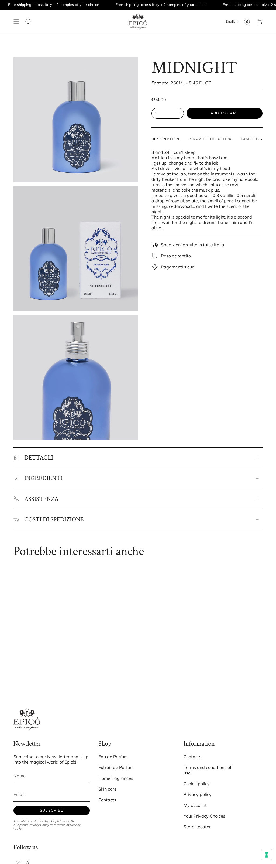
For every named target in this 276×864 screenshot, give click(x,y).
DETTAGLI (38, 458)
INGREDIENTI (43, 478)
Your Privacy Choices (204, 816)
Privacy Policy (39, 825)
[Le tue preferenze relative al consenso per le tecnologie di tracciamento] (266, 854)
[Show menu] (16, 21)
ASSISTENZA (41, 499)
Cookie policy (197, 783)
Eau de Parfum (113, 756)
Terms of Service (68, 825)
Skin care (107, 789)
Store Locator (197, 826)
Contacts (107, 799)
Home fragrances (115, 778)
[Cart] (259, 21)
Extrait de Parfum (116, 767)
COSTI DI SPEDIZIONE (54, 519)
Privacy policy (198, 794)
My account (195, 805)
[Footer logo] (26, 719)
